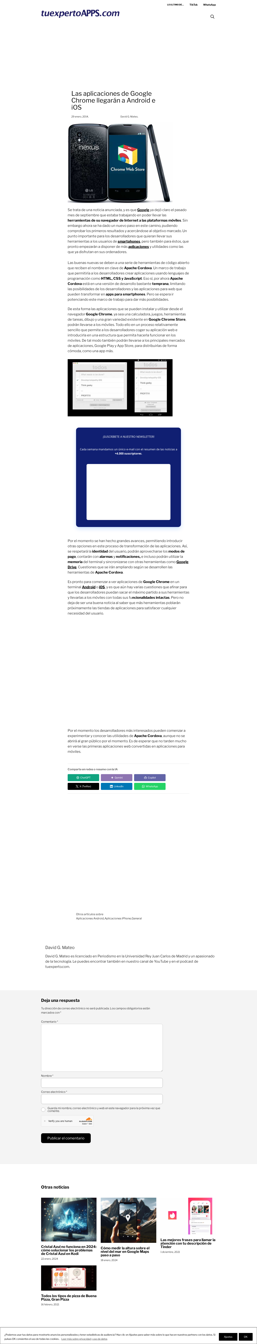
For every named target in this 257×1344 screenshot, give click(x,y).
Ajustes (228, 1336)
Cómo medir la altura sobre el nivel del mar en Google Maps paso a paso (125, 1251)
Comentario (49, 1021)
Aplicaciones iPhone (118, 918)
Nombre (47, 1075)
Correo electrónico (54, 1092)
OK (246, 1336)
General (137, 918)
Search (212, 16)
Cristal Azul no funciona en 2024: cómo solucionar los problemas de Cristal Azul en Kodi (69, 1250)
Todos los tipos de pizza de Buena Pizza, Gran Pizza (69, 1297)
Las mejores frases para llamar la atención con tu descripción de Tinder (187, 1243)
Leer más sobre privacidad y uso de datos (84, 1338)
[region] (128, 1335)
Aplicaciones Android (90, 918)
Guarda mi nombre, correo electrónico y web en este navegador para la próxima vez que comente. (104, 1109)
